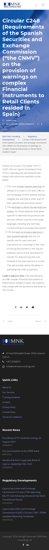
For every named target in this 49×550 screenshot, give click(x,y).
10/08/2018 (11, 120)
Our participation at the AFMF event (20, 450)
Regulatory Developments (20, 124)
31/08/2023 (7, 445)
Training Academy (11, 397)
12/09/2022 (7, 467)
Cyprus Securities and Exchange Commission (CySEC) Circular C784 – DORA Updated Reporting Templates (24, 512)
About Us (6, 387)
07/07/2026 (7, 503)
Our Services (8, 392)
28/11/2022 (7, 454)
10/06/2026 (7, 520)
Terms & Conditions (12, 417)
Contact (6, 402)
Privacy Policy (8, 407)
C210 (23, 165)
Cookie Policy (8, 412)
